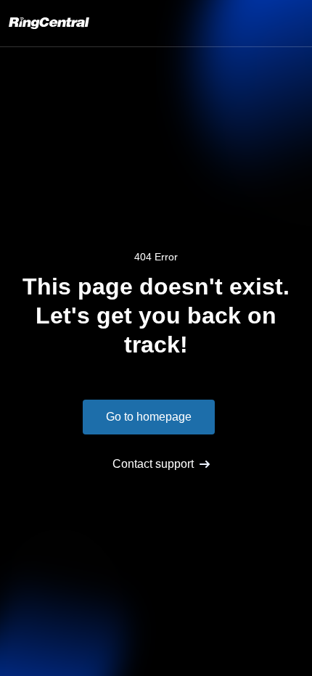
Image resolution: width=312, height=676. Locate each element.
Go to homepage (149, 417)
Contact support (153, 464)
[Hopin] (49, 23)
